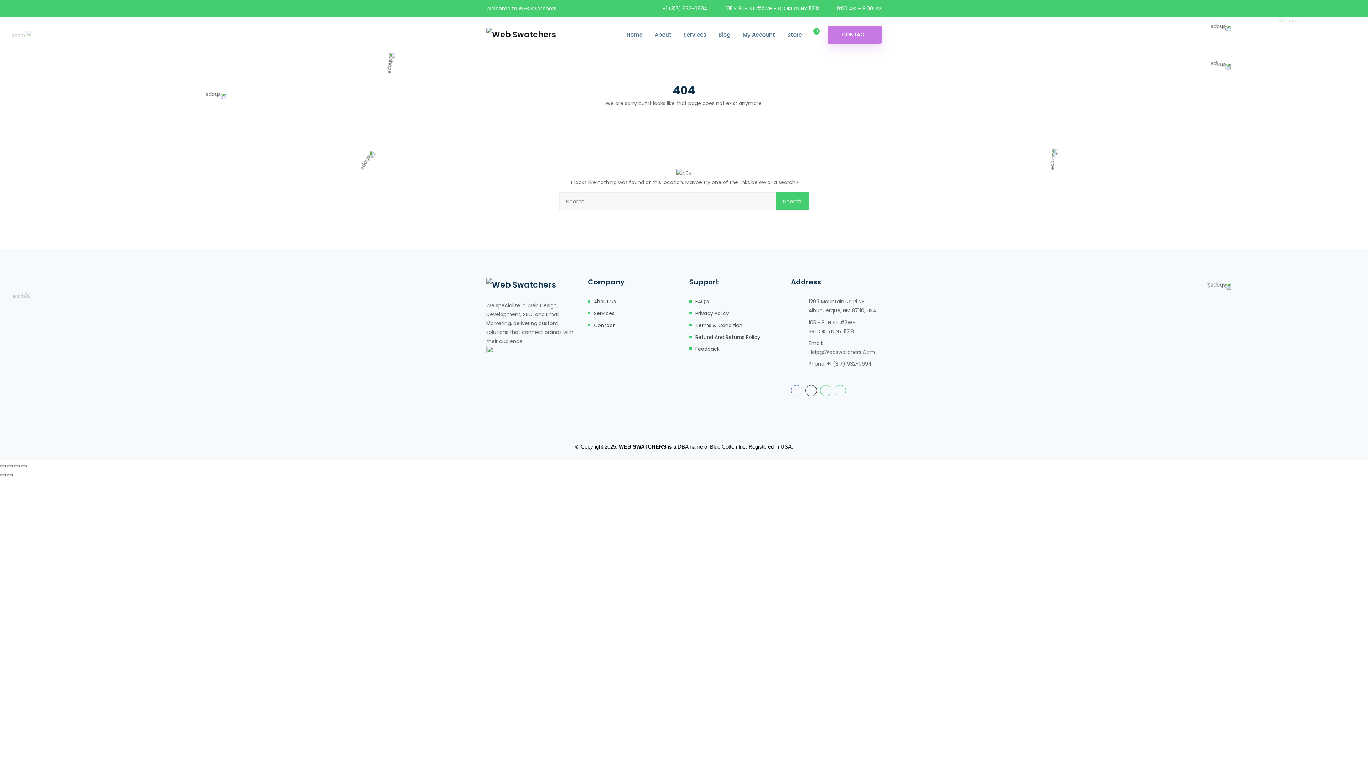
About (663, 34)
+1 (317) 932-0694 (685, 8)
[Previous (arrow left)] (3, 475)
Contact (854, 34)
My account (759, 34)
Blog (725, 34)
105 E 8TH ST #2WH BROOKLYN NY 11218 (772, 8)
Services (695, 34)
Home (635, 34)
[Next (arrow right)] (10, 475)
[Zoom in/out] (3, 466)
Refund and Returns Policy (727, 337)
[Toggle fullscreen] (10, 466)
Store (794, 34)
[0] (811, 35)
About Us (605, 301)
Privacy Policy (712, 313)
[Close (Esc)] (24, 466)
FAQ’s (702, 301)
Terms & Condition (718, 325)
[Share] (17, 466)
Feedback (707, 348)
